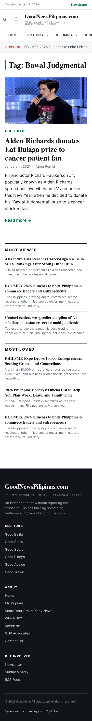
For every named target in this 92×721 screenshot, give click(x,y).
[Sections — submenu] (48, 35)
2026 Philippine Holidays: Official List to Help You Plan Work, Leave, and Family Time (42, 392)
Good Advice (15, 564)
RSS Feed (12, 680)
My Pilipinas (14, 603)
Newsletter (79, 4)
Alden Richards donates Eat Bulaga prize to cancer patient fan (42, 149)
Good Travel (14, 572)
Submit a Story (16, 672)
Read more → (18, 220)
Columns (63, 35)
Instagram (35, 711)
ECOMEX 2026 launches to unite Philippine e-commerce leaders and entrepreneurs (43, 288)
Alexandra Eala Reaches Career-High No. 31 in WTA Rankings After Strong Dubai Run (44, 261)
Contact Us (14, 641)
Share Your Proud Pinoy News (28, 611)
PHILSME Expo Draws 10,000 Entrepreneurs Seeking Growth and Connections (43, 360)
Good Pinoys (15, 557)
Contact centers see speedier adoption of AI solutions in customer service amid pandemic (42, 319)
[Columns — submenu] (77, 35)
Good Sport (14, 549)
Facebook (12, 711)
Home (13, 35)
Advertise (12, 626)
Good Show (14, 542)
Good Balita (14, 534)
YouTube (52, 711)
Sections (34, 35)
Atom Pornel (45, 166)
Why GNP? (13, 618)
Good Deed (14, 131)
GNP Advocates (17, 633)
